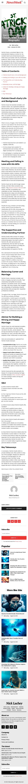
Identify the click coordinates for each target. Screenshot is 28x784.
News (2, 750)
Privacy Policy (18, 541)
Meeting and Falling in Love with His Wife (14, 77)
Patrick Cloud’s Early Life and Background (14, 75)
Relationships (14, 32)
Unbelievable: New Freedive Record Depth (12, 639)
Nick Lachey (15, 45)
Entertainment (9, 30)
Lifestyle (20, 30)
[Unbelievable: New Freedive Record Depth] (5, 559)
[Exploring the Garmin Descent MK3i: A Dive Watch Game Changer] (5, 573)
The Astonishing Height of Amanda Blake (19, 477)
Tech (2, 760)
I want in (13, 537)
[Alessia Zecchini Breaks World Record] (5, 553)
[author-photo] (2, 616)
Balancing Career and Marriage (11, 84)
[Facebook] (8, 521)
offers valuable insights (18, 374)
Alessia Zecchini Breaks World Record (12, 613)
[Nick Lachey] (14, 489)
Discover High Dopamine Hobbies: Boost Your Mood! (17, 579)
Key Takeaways (7, 93)
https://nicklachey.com (14, 497)
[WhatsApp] (19, 521)
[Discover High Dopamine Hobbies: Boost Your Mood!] (5, 579)
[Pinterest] (15, 521)
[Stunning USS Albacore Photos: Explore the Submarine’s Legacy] (5, 566)
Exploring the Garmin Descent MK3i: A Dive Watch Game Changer (18, 573)
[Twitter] (12, 521)
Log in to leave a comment (14, 508)
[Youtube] (15, 727)
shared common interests (16, 187)
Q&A (4, 91)
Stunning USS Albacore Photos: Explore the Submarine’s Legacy (18, 566)
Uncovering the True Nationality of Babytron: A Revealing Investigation (7, 478)
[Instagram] (7, 727)
